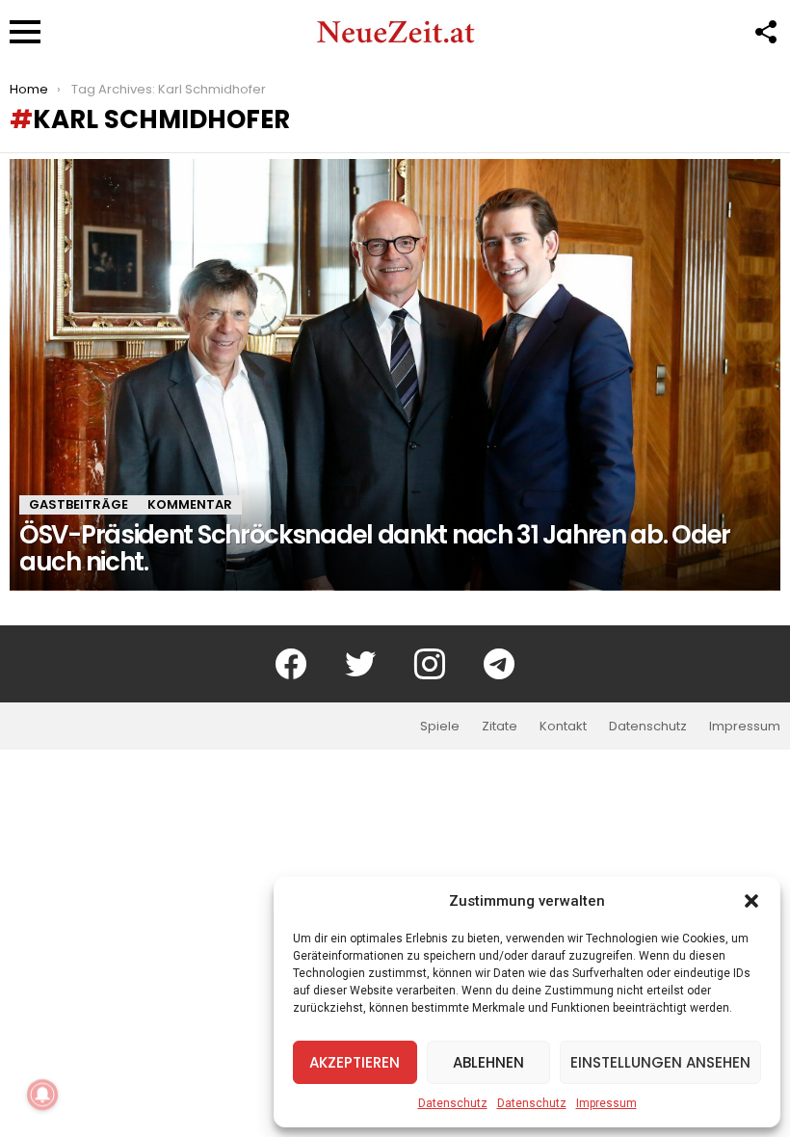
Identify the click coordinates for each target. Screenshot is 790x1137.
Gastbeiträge (78, 504)
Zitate (499, 726)
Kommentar (189, 504)
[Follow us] (765, 32)
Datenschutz (452, 1103)
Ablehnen (488, 1062)
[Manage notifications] (42, 1094)
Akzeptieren (354, 1062)
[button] (751, 901)
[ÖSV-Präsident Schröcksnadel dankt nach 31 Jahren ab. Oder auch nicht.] (395, 374)
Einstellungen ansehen (660, 1062)
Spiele (440, 726)
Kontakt (563, 726)
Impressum (606, 1103)
